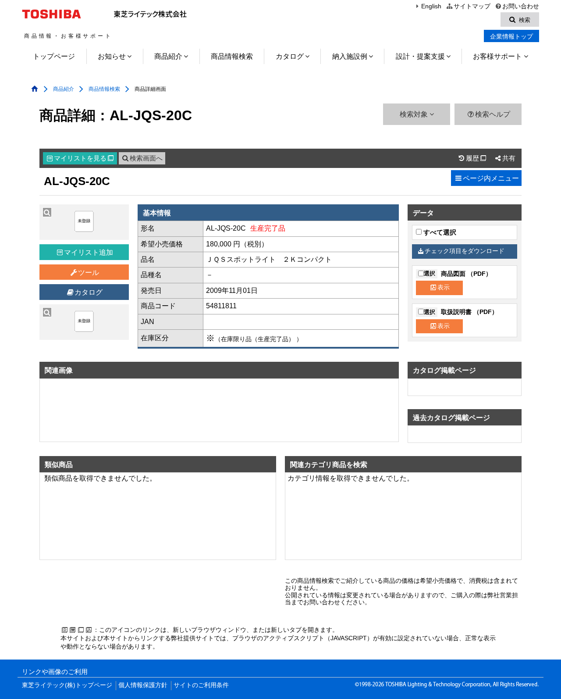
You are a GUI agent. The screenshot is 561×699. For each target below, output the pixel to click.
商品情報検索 (232, 56)
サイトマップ (472, 6)
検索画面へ (146, 158)
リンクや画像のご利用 (55, 671)
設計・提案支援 (420, 56)
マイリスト (84, 158)
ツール (88, 272)
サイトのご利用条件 (201, 685)
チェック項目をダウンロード (464, 251)
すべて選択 (439, 232)
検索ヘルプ (492, 114)
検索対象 (415, 114)
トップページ (54, 56)
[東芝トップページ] (53, 14)
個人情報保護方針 (142, 685)
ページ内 (491, 178)
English (431, 6)
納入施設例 (349, 56)
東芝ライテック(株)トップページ (67, 685)
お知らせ (112, 56)
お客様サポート (497, 56)
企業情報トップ (511, 36)
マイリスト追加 (88, 252)
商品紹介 (168, 56)
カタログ (290, 56)
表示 (443, 287)
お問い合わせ (520, 6)
